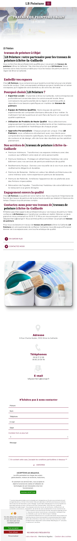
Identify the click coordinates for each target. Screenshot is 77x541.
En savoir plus (16, 239)
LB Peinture (34, 3)
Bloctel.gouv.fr (55, 520)
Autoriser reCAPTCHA (28, 492)
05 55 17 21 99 (38, 357)
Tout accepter (13, 528)
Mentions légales (45, 536)
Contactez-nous (17, 246)
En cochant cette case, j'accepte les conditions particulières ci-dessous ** (39, 460)
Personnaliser (13, 536)
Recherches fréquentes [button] (38, 532)
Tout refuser (13, 532)
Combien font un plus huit (18, 433)
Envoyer (40, 465)
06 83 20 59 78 (38, 360)
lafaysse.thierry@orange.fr (38, 379)
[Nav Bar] (48, 4)
